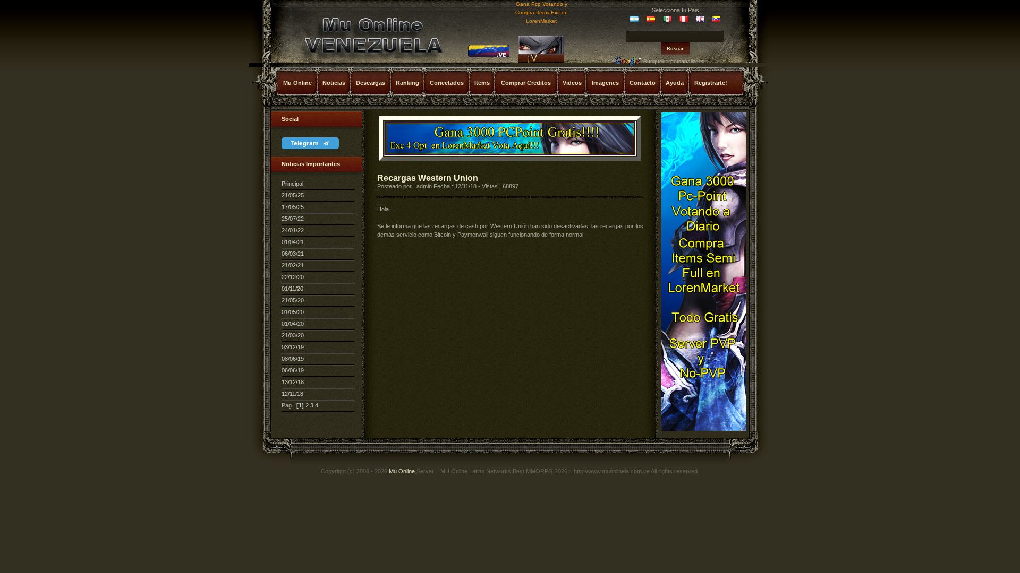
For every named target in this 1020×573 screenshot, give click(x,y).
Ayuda (675, 83)
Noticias (333, 83)
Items (482, 83)
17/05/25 (293, 207)
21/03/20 (293, 335)
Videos (572, 83)
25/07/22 (293, 218)
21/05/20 (293, 300)
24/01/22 (293, 230)
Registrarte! (710, 83)
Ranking (407, 83)
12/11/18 (292, 393)
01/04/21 (293, 242)
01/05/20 (293, 312)
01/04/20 (293, 323)
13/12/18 (293, 382)
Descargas (370, 83)
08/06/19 (293, 358)
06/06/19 (293, 370)
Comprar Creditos (526, 83)
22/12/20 (293, 277)
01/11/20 (292, 288)
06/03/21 (293, 253)
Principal (292, 183)
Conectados (447, 83)
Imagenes (605, 83)
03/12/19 (293, 347)
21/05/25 (293, 195)
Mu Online (297, 83)
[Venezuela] (489, 56)
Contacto (643, 83)
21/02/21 (293, 265)
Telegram (305, 143)
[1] (300, 405)
